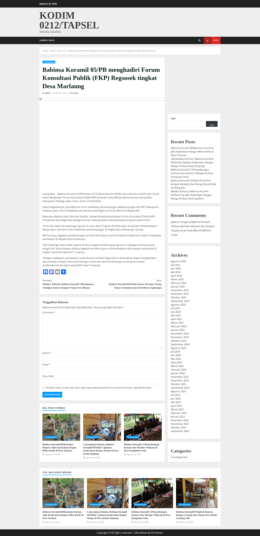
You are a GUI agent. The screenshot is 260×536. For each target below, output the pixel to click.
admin (48, 93)
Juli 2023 (175, 395)
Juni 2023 (176, 398)
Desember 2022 (180, 420)
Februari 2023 (178, 413)
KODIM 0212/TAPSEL (69, 20)
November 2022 (180, 424)
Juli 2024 (175, 351)
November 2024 (180, 337)
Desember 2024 (180, 333)
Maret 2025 (177, 322)
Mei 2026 (176, 272)
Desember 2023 (180, 377)
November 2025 (180, 293)
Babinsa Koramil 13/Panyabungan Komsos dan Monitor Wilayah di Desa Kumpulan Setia (143, 427)
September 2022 (180, 431)
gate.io (175, 222)
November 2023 (180, 380)
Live (215, 40)
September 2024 (180, 344)
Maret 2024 (177, 366)
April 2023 (176, 405)
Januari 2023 (178, 416)
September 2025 (180, 301)
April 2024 (176, 362)
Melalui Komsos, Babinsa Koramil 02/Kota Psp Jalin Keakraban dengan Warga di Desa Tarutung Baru (191, 195)
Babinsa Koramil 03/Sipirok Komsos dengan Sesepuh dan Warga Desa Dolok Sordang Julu (193, 184)
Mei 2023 (176, 402)
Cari (173, 118)
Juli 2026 (175, 265)
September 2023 (180, 387)
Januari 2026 (178, 286)
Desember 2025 (180, 290)
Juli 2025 (175, 308)
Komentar (49, 312)
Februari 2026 (178, 283)
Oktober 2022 (178, 427)
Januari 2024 (178, 373)
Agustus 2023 (178, 391)
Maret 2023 (177, 409)
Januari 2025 (178, 330)
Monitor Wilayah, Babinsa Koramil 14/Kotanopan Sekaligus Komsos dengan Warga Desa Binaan (68, 284)
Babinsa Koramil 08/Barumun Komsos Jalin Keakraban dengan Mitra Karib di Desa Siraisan (61, 427)
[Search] (199, 40)
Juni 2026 (176, 268)
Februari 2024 (178, 369)
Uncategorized (48, 62)
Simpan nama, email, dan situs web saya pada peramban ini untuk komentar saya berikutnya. (98, 387)
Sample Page (46, 40)
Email (46, 364)
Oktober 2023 (178, 384)
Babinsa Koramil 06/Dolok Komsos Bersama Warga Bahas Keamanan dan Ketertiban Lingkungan (135, 284)
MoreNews (141, 532)
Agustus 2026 (178, 261)
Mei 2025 (176, 315)
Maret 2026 (177, 279)
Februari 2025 (178, 326)
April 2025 (176, 319)
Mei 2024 (176, 358)
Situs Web (48, 376)
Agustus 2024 (178, 348)
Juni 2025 (176, 312)
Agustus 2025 (178, 304)
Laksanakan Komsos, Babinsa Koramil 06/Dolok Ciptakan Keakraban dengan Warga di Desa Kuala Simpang (102, 427)
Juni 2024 (176, 355)
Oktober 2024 (178, 340)
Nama (46, 353)
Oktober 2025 (178, 297)
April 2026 (176, 275)
